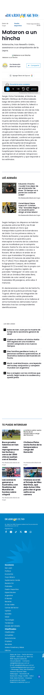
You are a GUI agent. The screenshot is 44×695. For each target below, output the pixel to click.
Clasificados (9, 632)
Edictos (8, 650)
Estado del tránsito (12, 626)
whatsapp (30, 532)
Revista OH (9, 583)
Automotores (10, 638)
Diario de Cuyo (5, 24)
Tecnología (9, 620)
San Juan (8, 568)
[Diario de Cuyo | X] (33, 15)
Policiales (8, 586)
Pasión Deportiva (18, 24)
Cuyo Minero (10, 577)
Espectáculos (10, 592)
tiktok (16, 532)
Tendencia (9, 623)
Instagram (11, 532)
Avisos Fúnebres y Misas (14, 647)
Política (8, 571)
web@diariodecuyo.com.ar (19, 663)
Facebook (6, 532)
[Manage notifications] (39, 676)
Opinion (8, 611)
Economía (9, 574)
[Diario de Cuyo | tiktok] (37, 15)
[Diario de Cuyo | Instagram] (29, 15)
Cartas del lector (12, 607)
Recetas (8, 601)
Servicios (8, 644)
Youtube (25, 532)
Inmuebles (9, 635)
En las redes (9, 604)
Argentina (9, 595)
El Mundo (8, 598)
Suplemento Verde (12, 580)
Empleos (8, 641)
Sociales (8, 614)
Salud (7, 617)
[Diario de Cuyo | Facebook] (25, 15)
